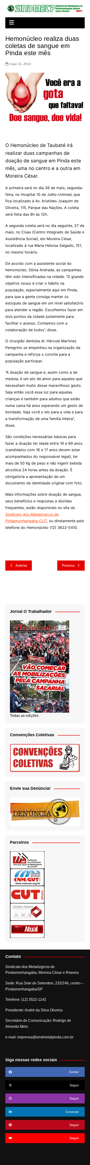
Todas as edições (24, 716)
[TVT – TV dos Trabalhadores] (27, 912)
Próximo (68, 565)
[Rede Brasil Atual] (27, 929)
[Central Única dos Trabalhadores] (27, 894)
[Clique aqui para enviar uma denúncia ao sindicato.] (45, 811)
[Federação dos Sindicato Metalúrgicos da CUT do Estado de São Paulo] (27, 860)
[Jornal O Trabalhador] (39, 666)
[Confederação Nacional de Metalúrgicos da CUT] (27, 877)
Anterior (21, 565)
